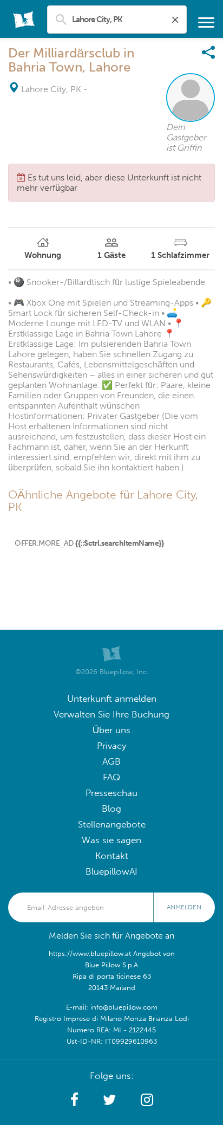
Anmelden (184, 907)
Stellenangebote (112, 824)
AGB (111, 761)
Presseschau (111, 793)
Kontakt (111, 856)
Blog (111, 808)
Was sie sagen (111, 840)
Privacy (111, 746)
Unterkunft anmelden (111, 698)
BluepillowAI (111, 871)
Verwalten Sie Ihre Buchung (111, 714)
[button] (74, 1100)
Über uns (111, 730)
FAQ (111, 777)
